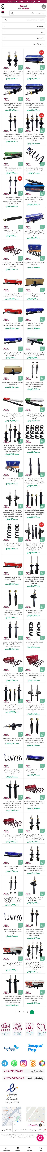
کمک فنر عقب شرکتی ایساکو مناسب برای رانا (12, 867)
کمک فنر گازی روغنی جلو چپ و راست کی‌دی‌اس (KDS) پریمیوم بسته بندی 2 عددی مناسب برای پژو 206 (34, 708)
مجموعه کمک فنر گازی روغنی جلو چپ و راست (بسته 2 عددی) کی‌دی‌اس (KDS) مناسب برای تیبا (34, 837)
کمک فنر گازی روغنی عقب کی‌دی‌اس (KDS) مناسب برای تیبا (12, 295)
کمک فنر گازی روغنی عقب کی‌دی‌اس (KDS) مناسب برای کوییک (12, 579)
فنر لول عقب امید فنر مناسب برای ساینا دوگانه (34, 263)
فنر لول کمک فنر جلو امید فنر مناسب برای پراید (34, 643)
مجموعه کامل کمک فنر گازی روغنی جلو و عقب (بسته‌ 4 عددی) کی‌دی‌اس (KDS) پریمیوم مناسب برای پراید (34, 138)
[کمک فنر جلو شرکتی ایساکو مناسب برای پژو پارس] (12, 370)
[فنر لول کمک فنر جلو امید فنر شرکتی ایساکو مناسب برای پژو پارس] (12, 917)
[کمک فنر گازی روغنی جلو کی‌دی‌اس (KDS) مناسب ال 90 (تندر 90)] (12, 726)
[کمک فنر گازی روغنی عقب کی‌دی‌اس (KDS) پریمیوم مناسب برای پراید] (34, 59)
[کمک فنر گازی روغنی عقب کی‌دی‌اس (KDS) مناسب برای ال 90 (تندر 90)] (12, 401)
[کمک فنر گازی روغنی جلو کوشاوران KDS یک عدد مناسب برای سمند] (34, 185)
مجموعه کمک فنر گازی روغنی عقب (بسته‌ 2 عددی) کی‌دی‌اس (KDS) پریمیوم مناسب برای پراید (12, 136)
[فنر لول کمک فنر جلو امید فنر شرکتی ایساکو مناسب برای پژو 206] (34, 156)
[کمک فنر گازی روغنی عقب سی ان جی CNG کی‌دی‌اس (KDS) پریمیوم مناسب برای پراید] (34, 219)
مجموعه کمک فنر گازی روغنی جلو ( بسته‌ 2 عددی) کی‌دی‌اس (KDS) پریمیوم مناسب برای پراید (13, 74)
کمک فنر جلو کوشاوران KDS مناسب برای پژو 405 (34, 612)
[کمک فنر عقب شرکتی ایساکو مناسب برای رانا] (12, 854)
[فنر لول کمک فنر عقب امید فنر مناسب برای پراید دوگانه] (12, 531)
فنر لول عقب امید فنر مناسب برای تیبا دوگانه (13, 480)
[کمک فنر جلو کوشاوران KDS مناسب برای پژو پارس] (34, 886)
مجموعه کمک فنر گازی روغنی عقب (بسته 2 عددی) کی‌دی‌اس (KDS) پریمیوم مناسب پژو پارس (12, 613)
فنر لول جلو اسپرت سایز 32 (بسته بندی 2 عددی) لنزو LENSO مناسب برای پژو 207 (13, 676)
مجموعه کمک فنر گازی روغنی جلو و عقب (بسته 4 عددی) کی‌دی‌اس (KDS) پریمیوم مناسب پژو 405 (13, 707)
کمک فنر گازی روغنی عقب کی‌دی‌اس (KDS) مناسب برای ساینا (13, 324)
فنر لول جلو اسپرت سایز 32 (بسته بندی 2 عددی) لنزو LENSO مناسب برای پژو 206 (13, 264)
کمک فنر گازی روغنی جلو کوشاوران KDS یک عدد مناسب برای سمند (34, 199)
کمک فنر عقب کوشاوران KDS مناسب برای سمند (12, 232)
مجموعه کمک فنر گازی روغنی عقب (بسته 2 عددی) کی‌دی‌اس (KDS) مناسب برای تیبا (34, 384)
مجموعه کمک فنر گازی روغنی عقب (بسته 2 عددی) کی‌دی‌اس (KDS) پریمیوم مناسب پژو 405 (34, 740)
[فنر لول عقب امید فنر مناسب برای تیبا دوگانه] (12, 466)
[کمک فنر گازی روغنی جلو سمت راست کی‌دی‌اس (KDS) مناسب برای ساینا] (34, 984)
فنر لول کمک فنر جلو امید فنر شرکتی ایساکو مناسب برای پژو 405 (13, 772)
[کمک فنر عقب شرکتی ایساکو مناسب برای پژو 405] (34, 311)
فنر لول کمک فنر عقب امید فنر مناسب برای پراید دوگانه (13, 545)
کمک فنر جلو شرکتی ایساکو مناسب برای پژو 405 (34, 295)
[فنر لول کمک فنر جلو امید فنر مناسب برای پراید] (34, 630)
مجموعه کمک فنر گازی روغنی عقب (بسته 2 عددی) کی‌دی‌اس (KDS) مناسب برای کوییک (13, 900)
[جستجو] (12, 13)
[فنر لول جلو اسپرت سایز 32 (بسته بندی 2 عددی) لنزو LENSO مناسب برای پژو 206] (12, 250)
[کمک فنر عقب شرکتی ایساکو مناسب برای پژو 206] (34, 758)
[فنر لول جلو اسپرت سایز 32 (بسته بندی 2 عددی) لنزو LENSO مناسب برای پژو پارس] (34, 789)
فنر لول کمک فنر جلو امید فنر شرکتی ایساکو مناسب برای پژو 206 (34, 169)
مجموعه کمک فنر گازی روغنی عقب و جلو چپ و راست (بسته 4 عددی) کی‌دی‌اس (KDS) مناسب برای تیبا (34, 966)
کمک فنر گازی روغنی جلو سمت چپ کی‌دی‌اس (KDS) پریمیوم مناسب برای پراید (13, 105)
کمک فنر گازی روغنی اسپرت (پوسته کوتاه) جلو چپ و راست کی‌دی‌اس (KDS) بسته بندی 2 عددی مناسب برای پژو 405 (12, 999)
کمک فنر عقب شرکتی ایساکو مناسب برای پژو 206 (34, 771)
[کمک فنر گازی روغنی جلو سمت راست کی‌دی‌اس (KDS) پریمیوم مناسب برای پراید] (34, 91)
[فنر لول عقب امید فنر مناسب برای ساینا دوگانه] (34, 250)
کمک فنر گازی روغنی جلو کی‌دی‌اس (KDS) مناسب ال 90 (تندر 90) (13, 740)
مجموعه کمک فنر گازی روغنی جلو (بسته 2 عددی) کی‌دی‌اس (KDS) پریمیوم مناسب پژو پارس (13, 644)
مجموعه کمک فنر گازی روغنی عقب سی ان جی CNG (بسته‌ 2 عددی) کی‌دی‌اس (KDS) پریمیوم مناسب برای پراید (12, 201)
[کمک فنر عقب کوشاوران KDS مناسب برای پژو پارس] (12, 156)
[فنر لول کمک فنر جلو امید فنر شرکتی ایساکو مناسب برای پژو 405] (12, 758)
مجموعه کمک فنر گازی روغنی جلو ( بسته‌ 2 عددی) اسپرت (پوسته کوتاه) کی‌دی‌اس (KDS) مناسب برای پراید (34, 580)
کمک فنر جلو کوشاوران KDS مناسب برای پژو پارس (34, 899)
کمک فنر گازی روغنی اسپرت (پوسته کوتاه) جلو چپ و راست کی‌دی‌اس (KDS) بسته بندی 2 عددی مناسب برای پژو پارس (12, 804)
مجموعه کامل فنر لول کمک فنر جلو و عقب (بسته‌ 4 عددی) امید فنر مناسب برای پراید (34, 447)
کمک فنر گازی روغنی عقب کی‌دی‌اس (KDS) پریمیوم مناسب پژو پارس (34, 416)
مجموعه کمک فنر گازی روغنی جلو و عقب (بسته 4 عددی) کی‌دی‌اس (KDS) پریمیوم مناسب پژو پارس (34, 512)
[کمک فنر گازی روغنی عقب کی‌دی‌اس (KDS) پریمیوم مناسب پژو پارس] (34, 401)
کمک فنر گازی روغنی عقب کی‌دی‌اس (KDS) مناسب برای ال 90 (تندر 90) (12, 416)
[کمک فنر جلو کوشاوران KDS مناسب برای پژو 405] (34, 598)
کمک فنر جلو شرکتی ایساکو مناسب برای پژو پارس (12, 383)
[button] (42, 67)
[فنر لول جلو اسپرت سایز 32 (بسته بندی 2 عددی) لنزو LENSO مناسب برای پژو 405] (12, 823)
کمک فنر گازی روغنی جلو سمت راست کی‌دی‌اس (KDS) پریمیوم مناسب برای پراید (34, 105)
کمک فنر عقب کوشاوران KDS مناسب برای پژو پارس (12, 169)
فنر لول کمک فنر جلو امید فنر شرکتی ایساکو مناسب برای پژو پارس (13, 931)
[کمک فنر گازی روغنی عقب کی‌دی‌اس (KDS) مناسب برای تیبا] (12, 282)
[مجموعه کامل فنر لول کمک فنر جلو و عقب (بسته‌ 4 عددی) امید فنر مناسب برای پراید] (34, 433)
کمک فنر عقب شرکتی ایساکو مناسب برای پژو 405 (34, 324)
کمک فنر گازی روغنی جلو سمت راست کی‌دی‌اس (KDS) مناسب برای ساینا (34, 998)
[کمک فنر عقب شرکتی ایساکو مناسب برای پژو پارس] (12, 341)
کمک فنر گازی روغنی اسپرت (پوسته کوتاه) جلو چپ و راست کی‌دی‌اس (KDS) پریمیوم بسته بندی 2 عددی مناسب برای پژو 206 (12, 513)
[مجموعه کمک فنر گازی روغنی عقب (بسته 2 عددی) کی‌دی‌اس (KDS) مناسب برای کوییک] (12, 886)
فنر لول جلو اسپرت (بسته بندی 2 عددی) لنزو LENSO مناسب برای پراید (34, 676)
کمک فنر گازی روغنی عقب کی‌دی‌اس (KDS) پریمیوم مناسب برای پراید (34, 74)
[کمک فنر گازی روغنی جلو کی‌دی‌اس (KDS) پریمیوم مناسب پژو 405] (34, 341)
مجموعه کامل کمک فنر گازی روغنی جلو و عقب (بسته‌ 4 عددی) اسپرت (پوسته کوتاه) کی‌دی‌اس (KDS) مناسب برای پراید (13, 448)
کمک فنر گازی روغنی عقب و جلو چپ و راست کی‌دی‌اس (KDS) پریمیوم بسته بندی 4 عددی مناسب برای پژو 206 (34, 547)
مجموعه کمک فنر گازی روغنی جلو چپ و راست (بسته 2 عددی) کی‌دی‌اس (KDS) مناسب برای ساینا (34, 868)
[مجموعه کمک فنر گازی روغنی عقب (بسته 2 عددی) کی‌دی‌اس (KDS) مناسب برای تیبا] (34, 370)
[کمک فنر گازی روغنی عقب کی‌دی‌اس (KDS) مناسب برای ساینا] (12, 311)
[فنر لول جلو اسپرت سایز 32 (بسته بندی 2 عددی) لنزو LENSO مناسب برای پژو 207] (12, 661)
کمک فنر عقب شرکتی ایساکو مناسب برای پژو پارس (12, 354)
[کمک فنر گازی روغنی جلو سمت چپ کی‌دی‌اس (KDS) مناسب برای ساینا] (12, 951)
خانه (41, 20)
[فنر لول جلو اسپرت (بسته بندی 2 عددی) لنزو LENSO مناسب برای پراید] (34, 661)
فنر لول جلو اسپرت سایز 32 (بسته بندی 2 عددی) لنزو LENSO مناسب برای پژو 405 (13, 837)
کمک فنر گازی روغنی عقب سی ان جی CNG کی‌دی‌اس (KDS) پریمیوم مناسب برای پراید (34, 233)
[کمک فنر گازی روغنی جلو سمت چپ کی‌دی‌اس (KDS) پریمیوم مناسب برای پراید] (12, 91)
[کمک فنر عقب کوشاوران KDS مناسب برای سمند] (12, 219)
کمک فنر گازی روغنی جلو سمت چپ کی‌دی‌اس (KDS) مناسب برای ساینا (12, 965)
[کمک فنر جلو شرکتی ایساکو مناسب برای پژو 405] (34, 282)
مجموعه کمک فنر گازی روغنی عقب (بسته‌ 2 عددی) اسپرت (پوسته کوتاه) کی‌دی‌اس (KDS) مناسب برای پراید (34, 932)
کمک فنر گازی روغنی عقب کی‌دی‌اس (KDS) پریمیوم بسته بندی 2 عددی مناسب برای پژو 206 (34, 481)
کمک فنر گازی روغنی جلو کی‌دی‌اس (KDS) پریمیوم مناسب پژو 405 (34, 354)
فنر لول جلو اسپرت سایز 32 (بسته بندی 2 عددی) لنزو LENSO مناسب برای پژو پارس (34, 803)
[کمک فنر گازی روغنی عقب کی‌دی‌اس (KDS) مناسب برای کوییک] (12, 565)
